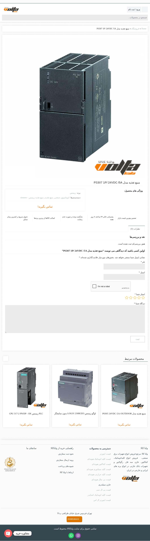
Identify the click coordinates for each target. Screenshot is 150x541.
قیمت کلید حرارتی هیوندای (99, 474)
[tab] (136, 229)
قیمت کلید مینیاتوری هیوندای (99, 469)
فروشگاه (135, 29)
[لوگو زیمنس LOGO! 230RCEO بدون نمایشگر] (75, 387)
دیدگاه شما (139, 303)
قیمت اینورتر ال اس (102, 500)
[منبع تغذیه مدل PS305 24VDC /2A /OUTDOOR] (124, 388)
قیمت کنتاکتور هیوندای (101, 464)
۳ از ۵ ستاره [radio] (135, 297)
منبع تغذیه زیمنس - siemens (32, 198)
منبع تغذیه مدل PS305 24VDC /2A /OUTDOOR (124, 413)
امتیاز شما (140, 294)
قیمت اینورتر (105, 454)
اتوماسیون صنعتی (61, 198)
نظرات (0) (135, 229)
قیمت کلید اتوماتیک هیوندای (99, 459)
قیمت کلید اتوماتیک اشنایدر (99, 495)
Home (143, 29)
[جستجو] (4, 18)
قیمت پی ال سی (103, 490)
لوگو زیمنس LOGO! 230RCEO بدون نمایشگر (75, 413)
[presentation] (5, 358)
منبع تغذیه (49, 198)
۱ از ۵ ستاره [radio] (143, 297)
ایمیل (142, 272)
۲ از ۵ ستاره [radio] (139, 297)
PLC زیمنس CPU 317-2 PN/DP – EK (26, 413)
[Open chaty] (8, 533)
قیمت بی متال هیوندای (101, 479)
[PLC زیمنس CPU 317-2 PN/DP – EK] (26, 388)
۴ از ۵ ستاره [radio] (131, 297)
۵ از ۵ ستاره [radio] (126, 297)
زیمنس (73, 193)
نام (143, 262)
